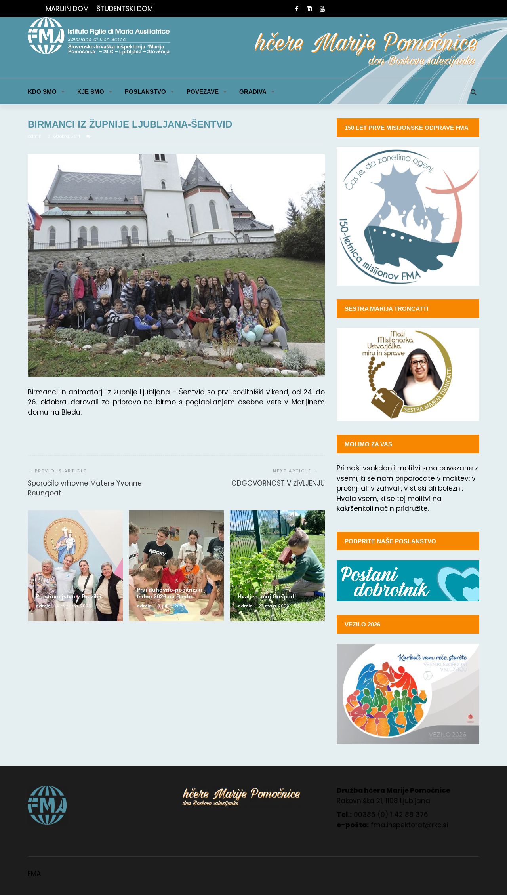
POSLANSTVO (145, 91)
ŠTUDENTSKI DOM (125, 8)
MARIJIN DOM (67, 8)
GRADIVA (253, 91)
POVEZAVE (203, 91)
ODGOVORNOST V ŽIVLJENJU (278, 483)
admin (35, 136)
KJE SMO (90, 91)
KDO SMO (42, 91)
